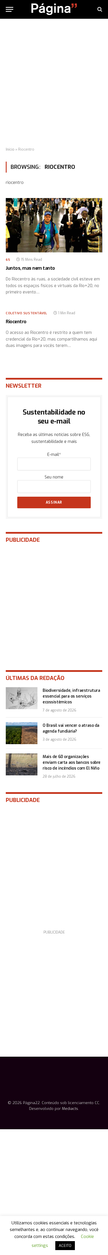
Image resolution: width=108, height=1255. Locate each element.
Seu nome (54, 477)
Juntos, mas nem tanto (30, 268)
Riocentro (16, 322)
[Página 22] (54, 9)
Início (10, 149)
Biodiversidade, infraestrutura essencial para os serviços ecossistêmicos (71, 696)
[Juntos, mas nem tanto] (54, 225)
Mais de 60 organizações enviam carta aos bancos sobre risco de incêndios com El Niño (72, 762)
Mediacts (70, 1108)
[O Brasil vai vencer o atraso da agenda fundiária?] (21, 733)
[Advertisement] (54, 83)
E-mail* (54, 454)
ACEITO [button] (65, 1245)
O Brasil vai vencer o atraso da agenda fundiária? (71, 728)
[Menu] (9, 9)
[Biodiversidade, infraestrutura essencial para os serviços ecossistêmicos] (21, 698)
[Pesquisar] (99, 9)
